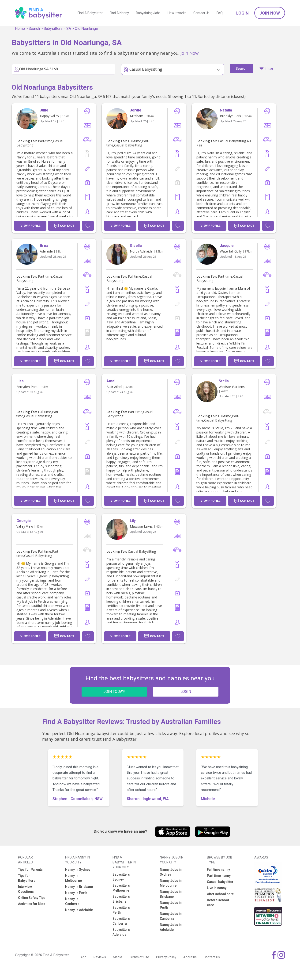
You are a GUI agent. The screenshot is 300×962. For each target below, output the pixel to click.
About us (190, 957)
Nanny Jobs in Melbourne (171, 883)
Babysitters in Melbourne (122, 888)
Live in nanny (216, 888)
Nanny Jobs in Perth (171, 905)
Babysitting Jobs (148, 13)
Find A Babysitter (90, 13)
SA (68, 28)
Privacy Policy (166, 957)
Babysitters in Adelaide (122, 932)
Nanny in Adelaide (79, 910)
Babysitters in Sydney (122, 877)
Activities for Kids (31, 904)
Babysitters (53, 28)
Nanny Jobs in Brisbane (171, 894)
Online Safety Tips (31, 898)
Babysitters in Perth (122, 910)
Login (242, 13)
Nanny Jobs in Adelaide (171, 927)
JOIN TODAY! (114, 691)
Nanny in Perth (76, 893)
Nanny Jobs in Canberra (171, 916)
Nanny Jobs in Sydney (171, 872)
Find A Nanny (119, 13)
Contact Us (201, 13)
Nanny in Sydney (77, 869)
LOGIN (185, 691)
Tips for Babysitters (26, 878)
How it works (177, 13)
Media (117, 957)
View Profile (30, 225)
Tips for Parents (30, 869)
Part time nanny (219, 876)
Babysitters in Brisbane (122, 899)
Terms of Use (139, 957)
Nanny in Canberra (72, 901)
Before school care (218, 902)
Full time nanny (218, 869)
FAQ (220, 13)
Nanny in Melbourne (73, 878)
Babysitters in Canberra (122, 921)
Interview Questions (26, 889)
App (83, 957)
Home (20, 28)
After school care (220, 894)
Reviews (100, 957)
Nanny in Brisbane (79, 887)
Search (34, 28)
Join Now (269, 13)
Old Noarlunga (86, 28)
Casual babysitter (220, 882)
